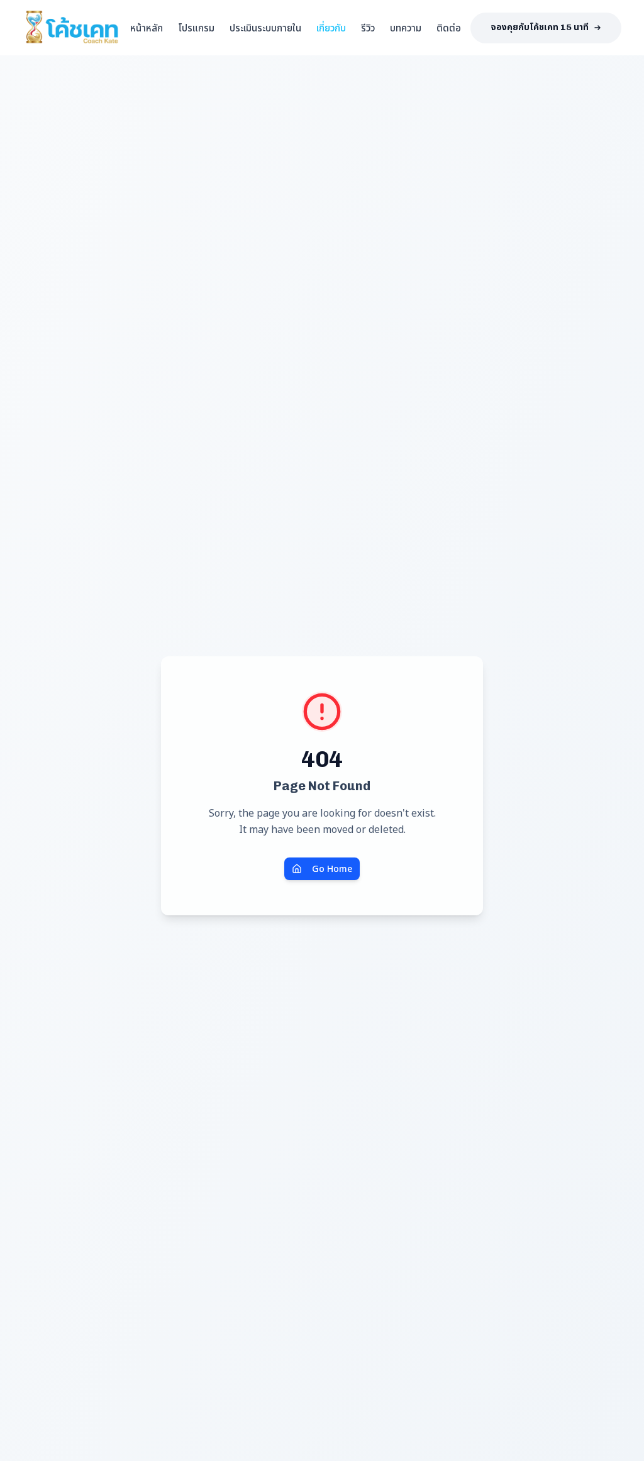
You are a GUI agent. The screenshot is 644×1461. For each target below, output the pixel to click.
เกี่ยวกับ (331, 27)
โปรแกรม (196, 27)
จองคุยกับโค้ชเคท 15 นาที (540, 27)
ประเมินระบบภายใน (265, 27)
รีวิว (368, 27)
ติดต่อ (448, 27)
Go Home (332, 868)
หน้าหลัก (146, 27)
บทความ (405, 27)
